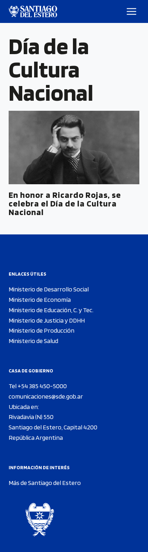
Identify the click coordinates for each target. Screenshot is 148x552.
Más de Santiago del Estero (45, 482)
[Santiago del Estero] (33, 11)
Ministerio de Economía (40, 299)
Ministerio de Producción (41, 330)
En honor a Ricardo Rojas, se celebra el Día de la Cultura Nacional (65, 203)
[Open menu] (131, 11)
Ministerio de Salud (33, 340)
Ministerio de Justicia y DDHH (47, 320)
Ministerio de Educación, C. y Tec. (51, 310)
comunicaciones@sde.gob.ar (46, 396)
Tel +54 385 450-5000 (38, 386)
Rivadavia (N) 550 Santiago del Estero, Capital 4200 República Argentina (53, 427)
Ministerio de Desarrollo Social (49, 289)
